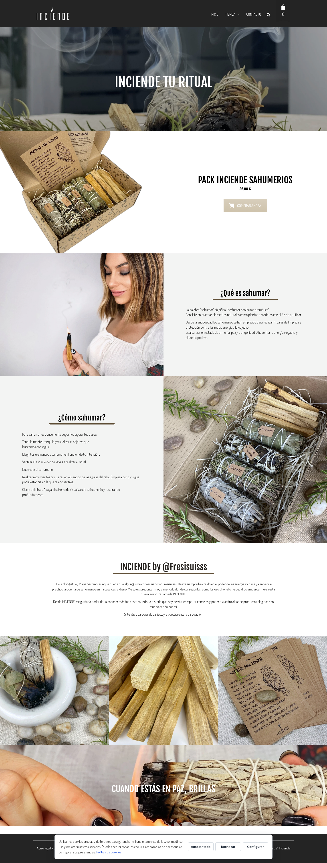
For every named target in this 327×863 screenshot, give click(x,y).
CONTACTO (253, 14)
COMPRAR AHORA (249, 205)
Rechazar (228, 847)
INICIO (214, 14)
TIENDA (230, 14)
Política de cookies (108, 852)
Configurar (255, 847)
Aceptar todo (201, 847)
